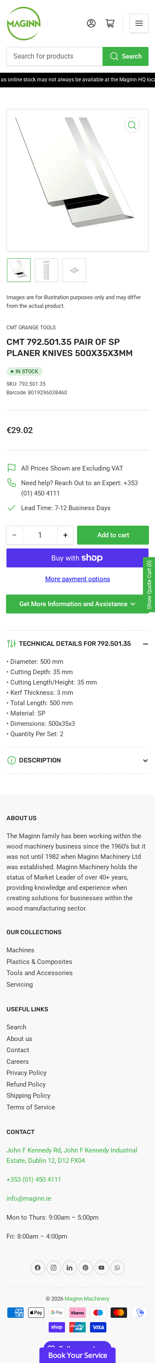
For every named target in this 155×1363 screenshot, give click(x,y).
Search (132, 56)
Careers (17, 1062)
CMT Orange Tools (31, 328)
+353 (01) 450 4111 (33, 1179)
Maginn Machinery (87, 1298)
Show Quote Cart (149, 584)
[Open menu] (139, 23)
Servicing (19, 984)
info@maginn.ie (28, 1198)
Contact (17, 1050)
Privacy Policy (26, 1073)
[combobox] (77, 56)
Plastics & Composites (39, 962)
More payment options (77, 579)
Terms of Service (30, 1107)
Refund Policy (26, 1084)
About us (19, 1039)
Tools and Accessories (39, 973)
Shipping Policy (28, 1096)
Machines (20, 950)
